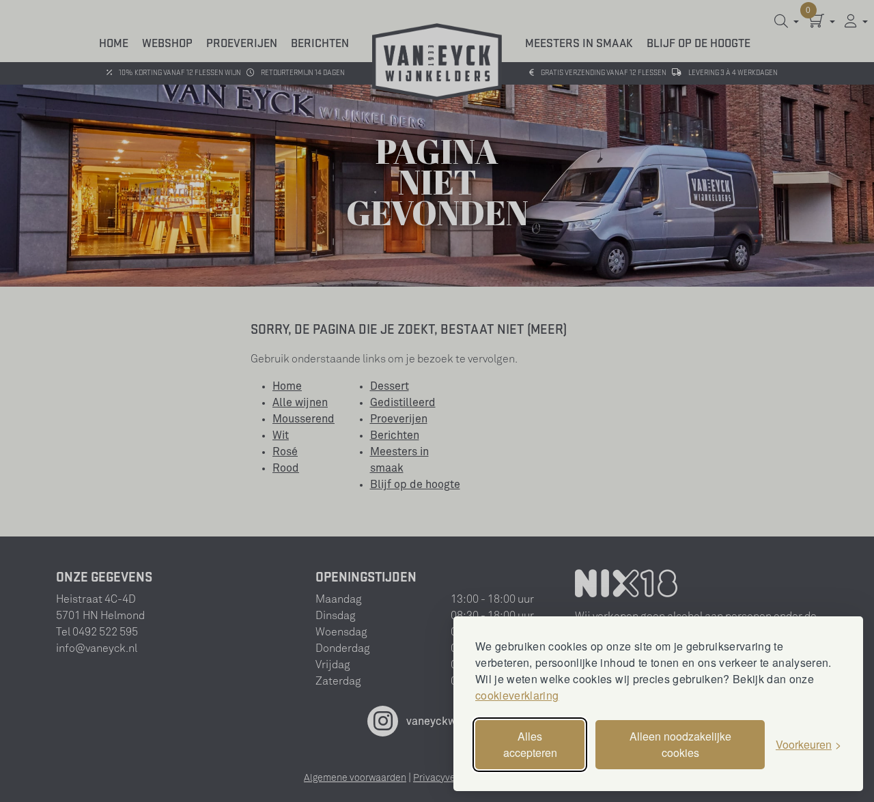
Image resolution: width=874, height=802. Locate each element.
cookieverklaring (517, 695)
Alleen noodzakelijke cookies (680, 744)
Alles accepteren (530, 744)
